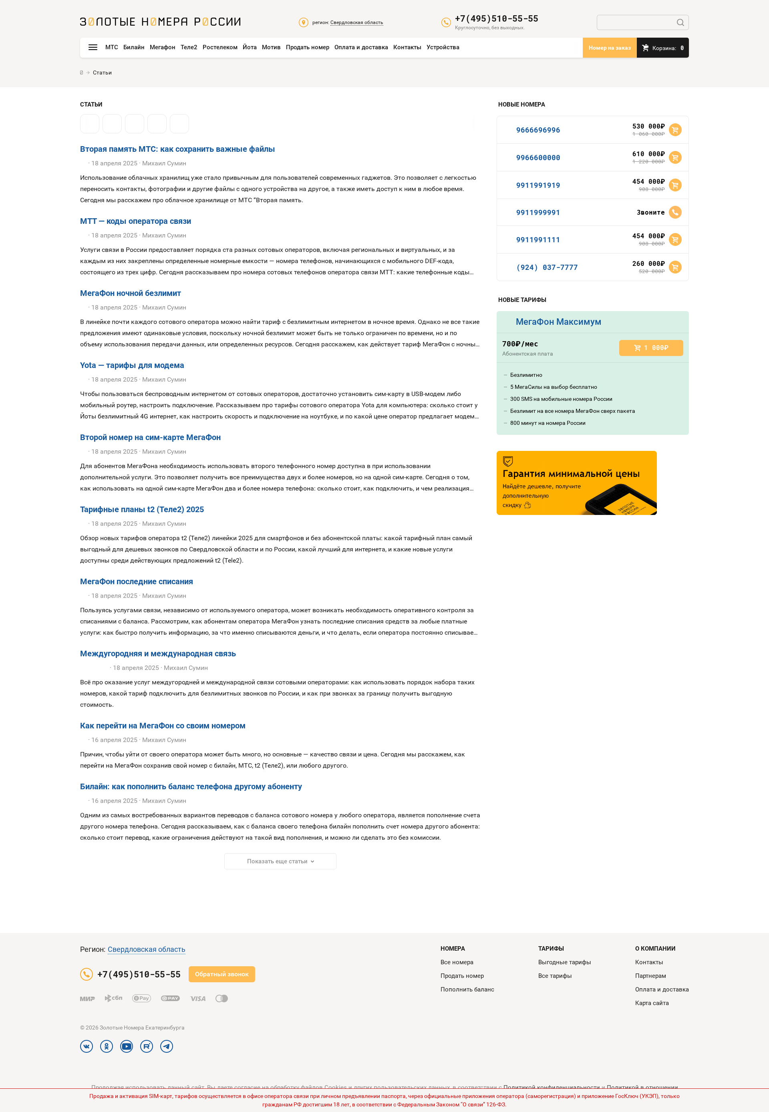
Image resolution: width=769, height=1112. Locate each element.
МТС (111, 47)
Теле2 (189, 47)
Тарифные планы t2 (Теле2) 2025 (142, 509)
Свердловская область (146, 949)
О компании (655, 948)
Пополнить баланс (467, 989)
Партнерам (650, 975)
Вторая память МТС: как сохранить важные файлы (177, 149)
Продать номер (307, 47)
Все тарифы (555, 975)
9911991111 (538, 239)
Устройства (443, 47)
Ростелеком (220, 47)
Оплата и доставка (361, 47)
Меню (93, 48)
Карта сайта (652, 1003)
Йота (250, 47)
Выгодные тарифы (564, 962)
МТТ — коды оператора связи (135, 221)
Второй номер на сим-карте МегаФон (150, 437)
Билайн (134, 47)
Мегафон (162, 47)
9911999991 (538, 212)
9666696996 (538, 130)
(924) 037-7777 (547, 267)
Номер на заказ (610, 47)
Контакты (407, 47)
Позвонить (675, 212)
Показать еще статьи (277, 861)
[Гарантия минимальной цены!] (577, 483)
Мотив (271, 47)
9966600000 (538, 157)
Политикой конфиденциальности (551, 1087)
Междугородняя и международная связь (158, 653)
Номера (453, 948)
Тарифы (551, 948)
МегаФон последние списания (136, 581)
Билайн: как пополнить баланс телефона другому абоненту (191, 786)
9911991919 (538, 185)
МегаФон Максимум (559, 322)
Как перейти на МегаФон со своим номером (163, 725)
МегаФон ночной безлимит (130, 293)
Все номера (457, 962)
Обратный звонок (222, 974)
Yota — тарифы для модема (132, 365)
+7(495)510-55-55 (496, 18)
